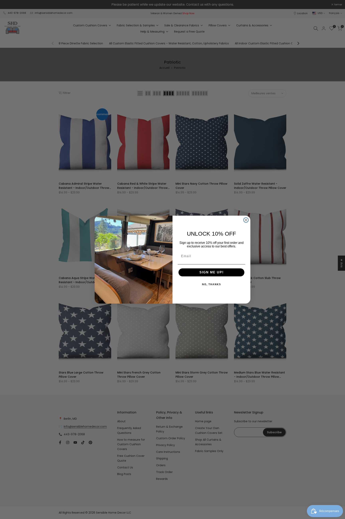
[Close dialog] (246, 220)
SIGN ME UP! (211, 272)
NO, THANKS (211, 284)
